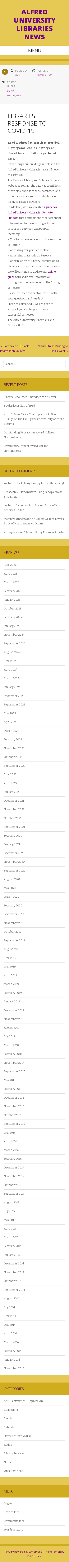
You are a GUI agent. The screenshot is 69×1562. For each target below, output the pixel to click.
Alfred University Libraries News (35, 24)
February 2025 (13, 617)
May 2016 (10, 1132)
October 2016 (12, 1115)
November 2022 (14, 748)
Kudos (8, 1444)
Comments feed (14, 1521)
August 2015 (11, 1202)
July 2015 (9, 1211)
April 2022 (10, 783)
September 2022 (14, 765)
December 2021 (14, 800)
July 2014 (9, 1307)
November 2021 (14, 809)
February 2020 (13, 905)
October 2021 (12, 818)
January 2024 (12, 687)
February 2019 (13, 993)
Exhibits (9, 1427)
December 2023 (14, 696)
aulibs (7, 483)
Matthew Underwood (17, 519)
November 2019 (14, 923)
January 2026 (12, 599)
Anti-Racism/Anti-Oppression (23, 1401)
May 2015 (9, 1220)
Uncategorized (13, 1471)
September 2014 (14, 1290)
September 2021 (14, 827)
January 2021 (12, 844)
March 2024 (11, 678)
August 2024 (12, 652)
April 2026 (10, 573)
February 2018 (13, 1054)
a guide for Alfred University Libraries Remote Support (32, 213)
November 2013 (14, 1368)
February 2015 (12, 1246)
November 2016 (14, 1106)
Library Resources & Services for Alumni (30, 397)
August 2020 (12, 879)
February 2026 (13, 591)
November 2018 (14, 1019)
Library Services (14, 1453)
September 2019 (14, 940)
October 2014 (12, 1281)
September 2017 (14, 1071)
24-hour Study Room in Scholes (44, 532)
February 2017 (13, 1089)
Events (8, 1418)
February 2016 (13, 1158)
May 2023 (10, 713)
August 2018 (11, 1027)
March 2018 (11, 1045)
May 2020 (10, 888)
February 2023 (13, 739)
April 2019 (10, 975)
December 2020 (14, 853)
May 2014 (10, 1324)
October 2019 (12, 931)
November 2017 (14, 1062)
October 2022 (13, 757)
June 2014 (10, 1316)
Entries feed (12, 1512)
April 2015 (10, 1228)
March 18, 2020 (44, 75)
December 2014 (14, 1263)
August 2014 (11, 1298)
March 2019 (11, 984)
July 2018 (9, 1036)
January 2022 (12, 792)
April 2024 (10, 669)
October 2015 (12, 1185)
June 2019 (10, 958)
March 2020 (11, 896)
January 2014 (12, 1359)
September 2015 (14, 1193)
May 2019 (10, 966)
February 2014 (13, 1351)
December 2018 (14, 1010)
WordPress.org (13, 1529)
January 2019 (12, 1001)
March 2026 (11, 582)
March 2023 (11, 731)
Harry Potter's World (17, 1436)
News (19, 95)
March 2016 (11, 1150)
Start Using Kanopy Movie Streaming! (40, 483)
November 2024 (14, 634)
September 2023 (14, 704)
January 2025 (12, 626)
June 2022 (10, 774)
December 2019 (14, 914)
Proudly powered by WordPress (23, 1551)
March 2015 (11, 1237)
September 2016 (14, 1123)
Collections (11, 1410)
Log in (8, 1503)
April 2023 (10, 722)
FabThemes (34, 1556)
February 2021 (13, 835)
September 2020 (14, 870)
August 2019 (12, 949)
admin (18, 75)
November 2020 (14, 861)
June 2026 (10, 564)
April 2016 (10, 1141)
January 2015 (12, 1255)
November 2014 (14, 1272)
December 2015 (14, 1167)
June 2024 (10, 661)
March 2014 (11, 1342)
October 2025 (12, 608)
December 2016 (14, 1097)
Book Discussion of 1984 (19, 405)
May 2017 (10, 1080)
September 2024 (14, 643)
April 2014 (10, 1333)
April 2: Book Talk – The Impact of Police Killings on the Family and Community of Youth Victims (34, 419)
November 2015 (14, 1176)
